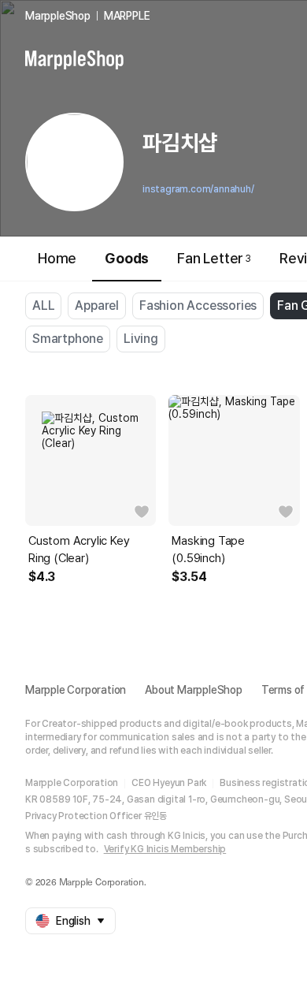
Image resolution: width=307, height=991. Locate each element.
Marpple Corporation (75, 690)
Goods (127, 258)
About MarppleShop (193, 690)
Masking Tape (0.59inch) (208, 549)
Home (57, 258)
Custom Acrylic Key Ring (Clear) (78, 549)
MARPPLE (127, 15)
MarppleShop (58, 15)
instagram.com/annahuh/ (198, 189)
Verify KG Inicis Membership (165, 849)
